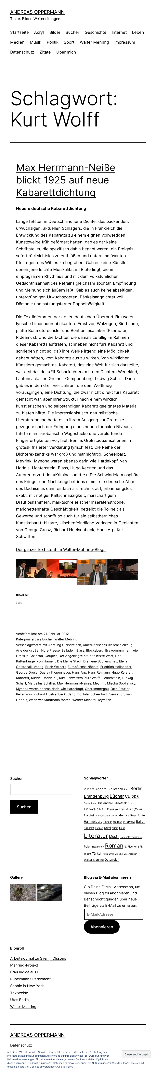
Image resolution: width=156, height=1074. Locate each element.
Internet (119, 32)
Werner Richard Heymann (91, 700)
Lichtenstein (111, 678)
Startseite (19, 32)
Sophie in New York (27, 986)
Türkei (96, 853)
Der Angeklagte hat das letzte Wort (86, 656)
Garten (114, 815)
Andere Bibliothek (109, 789)
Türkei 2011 (108, 854)
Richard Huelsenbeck (50, 694)
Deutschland (90, 803)
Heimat (117, 821)
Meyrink (99, 683)
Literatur (96, 835)
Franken (112, 809)
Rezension (24, 694)
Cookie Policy (65, 1066)
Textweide (19, 993)
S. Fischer (130, 846)
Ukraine (119, 853)
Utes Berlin (19, 1000)
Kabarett (22, 678)
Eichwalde (92, 809)
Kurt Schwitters (71, 678)
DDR (135, 796)
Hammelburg (93, 821)
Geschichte (95, 32)
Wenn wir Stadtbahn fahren (49, 700)
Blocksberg (94, 650)
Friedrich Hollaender (115, 667)
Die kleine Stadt (69, 661)
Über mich (66, 52)
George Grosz (27, 672)
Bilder (54, 32)
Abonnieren (101, 926)
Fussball (89, 815)
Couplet (51, 656)
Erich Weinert (55, 667)
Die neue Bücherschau (100, 661)
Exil (104, 809)
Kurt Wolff (92, 678)
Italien (140, 821)
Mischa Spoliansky (121, 683)
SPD (140, 846)
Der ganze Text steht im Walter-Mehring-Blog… (61, 549)
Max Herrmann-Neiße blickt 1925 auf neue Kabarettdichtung (65, 180)
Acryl (39, 32)
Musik (35, 42)
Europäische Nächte (83, 667)
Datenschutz (22, 52)
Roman (114, 845)
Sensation (116, 694)
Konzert (99, 828)
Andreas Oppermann (37, 12)
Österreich (112, 859)
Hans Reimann (99, 672)
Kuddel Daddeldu (44, 678)
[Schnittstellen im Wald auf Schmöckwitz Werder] (23, 892)
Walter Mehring (94, 42)
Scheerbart (98, 694)
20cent (89, 789)
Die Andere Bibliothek (112, 803)
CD (128, 796)
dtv (130, 803)
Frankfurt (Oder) (131, 809)
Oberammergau (97, 689)
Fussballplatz (102, 815)
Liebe (122, 828)
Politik (52, 42)
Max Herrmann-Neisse (74, 683)
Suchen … (19, 778)
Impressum (124, 42)
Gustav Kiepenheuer (54, 672)
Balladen (68, 650)
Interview (129, 821)
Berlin (136, 788)
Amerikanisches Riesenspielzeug (107, 645)
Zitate (45, 52)
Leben (138, 32)
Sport (69, 42)
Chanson (36, 656)
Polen (87, 846)
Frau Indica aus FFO (27, 972)
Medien (17, 42)
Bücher (72, 32)
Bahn (126, 789)
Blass (80, 650)
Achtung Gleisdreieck (64, 645)
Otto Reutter (119, 689)
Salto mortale (78, 694)
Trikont (87, 854)
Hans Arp (79, 672)
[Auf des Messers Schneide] (49, 892)
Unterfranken (130, 854)
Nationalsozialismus (131, 837)
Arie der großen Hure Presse (38, 650)
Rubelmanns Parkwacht (30, 979)
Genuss (124, 815)
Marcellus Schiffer (41, 683)
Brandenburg (96, 796)
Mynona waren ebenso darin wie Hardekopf (49, 689)
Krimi (107, 827)
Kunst (115, 828)
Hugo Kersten (122, 672)
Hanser (107, 821)
